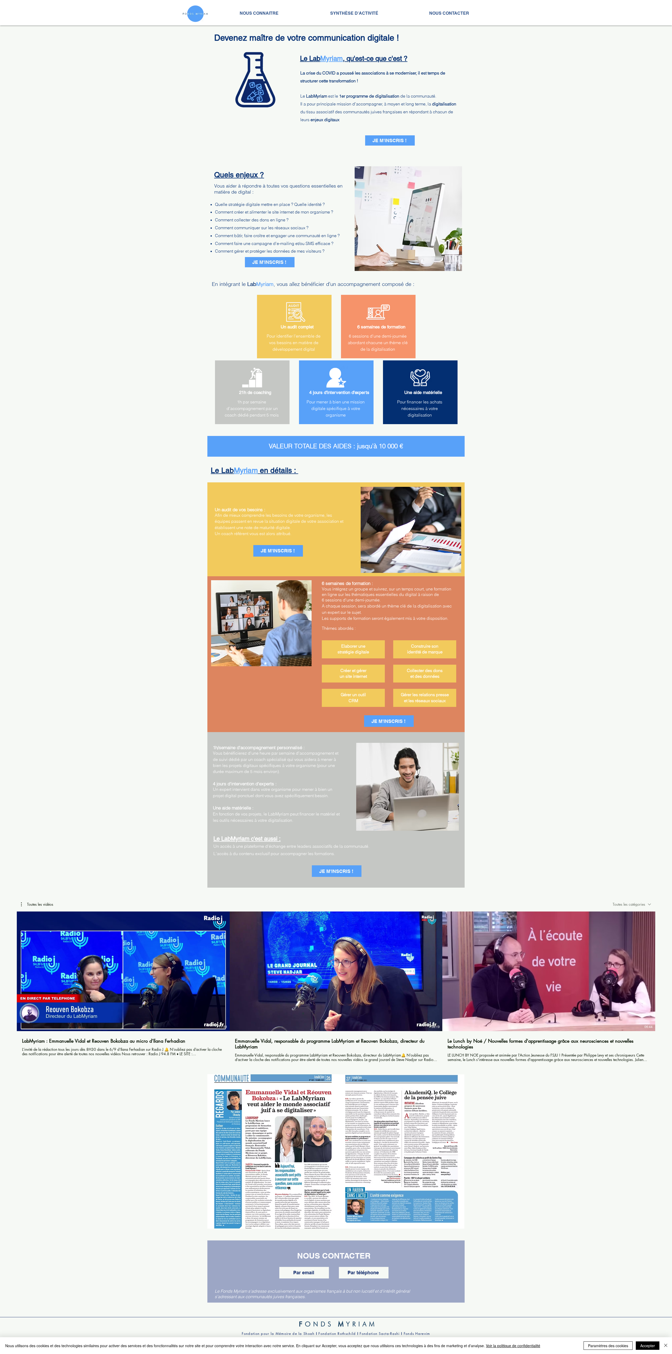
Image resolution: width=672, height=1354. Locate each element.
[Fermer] (666, 1345)
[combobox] (632, 904)
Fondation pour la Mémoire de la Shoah (278, 1333)
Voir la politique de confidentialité (513, 1345)
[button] (37, 904)
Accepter (647, 1345)
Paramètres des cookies (608, 1345)
